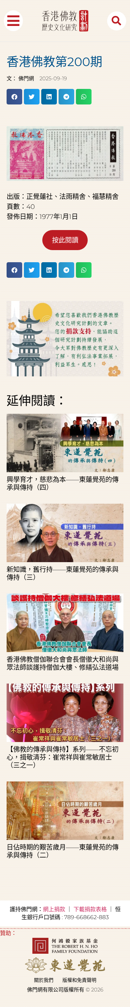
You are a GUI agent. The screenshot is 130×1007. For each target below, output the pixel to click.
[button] (13, 20)
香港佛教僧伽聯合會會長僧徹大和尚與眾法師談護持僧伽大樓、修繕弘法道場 (63, 663)
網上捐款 (54, 909)
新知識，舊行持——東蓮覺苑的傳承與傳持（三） (63, 573)
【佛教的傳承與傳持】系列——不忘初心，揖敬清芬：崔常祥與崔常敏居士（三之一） (63, 757)
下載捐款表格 (90, 909)
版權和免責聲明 (79, 980)
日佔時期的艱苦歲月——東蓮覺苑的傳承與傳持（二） (63, 851)
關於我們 (43, 980)
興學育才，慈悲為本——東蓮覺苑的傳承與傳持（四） (63, 483)
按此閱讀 (65, 240)
